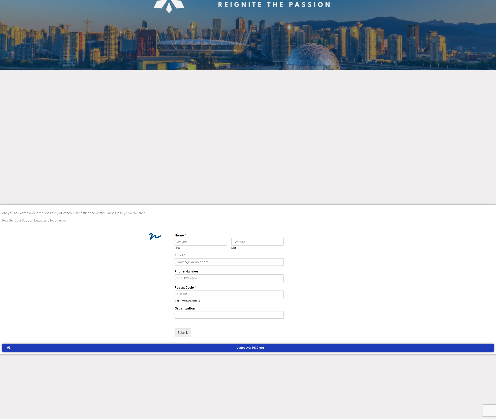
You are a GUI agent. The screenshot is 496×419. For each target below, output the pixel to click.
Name (180, 235)
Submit (183, 333)
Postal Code (185, 287)
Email (180, 255)
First (177, 247)
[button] (248, 348)
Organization (185, 308)
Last (233, 247)
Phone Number (186, 271)
